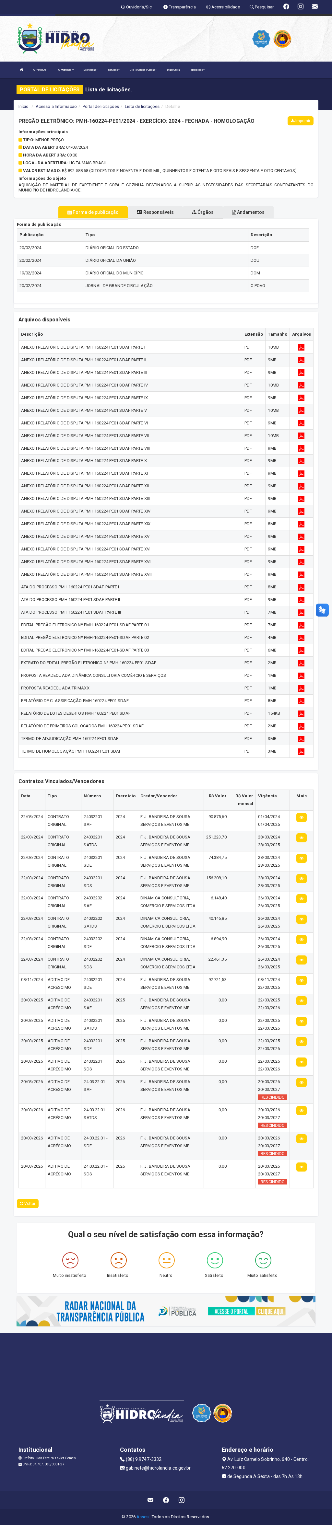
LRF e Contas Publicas (143, 69)
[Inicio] (22, 70)
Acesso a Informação (56, 106)
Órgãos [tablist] (205, 212)
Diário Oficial (173, 69)
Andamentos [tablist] (250, 212)
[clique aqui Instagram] (181, 1500)
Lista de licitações (142, 106)
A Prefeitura (40, 69)
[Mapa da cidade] (166, 1357)
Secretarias (90, 69)
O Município (65, 69)
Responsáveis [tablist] (157, 212)
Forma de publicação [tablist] (95, 212)
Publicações (196, 69)
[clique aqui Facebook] (166, 1500)
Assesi (143, 1516)
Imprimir (302, 121)
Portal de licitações (101, 106)
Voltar (29, 1203)
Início (23, 106)
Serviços (113, 69)
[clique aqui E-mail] (150, 1500)
